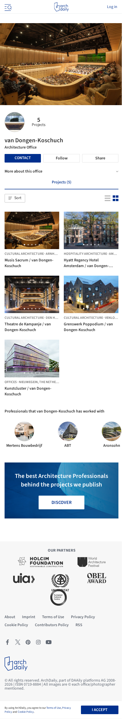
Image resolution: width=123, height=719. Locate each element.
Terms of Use (53, 708)
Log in (112, 7)
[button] (15, 198)
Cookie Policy (26, 712)
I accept (100, 710)
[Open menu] (7, 7)
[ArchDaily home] (61, 6)
